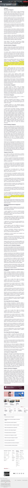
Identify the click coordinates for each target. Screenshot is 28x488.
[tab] (9, 1)
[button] (14, 417)
